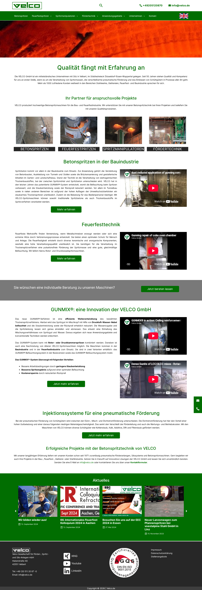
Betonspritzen (21, 16)
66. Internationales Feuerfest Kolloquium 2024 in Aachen (78, 521)
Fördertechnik (88, 16)
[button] (101, 5)
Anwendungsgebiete (112, 16)
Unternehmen (135, 16)
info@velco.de (87, 462)
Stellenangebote (159, 556)
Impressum (156, 549)
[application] (50, 16)
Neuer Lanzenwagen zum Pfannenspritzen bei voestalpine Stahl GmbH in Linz (161, 524)
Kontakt (152, 16)
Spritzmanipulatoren (65, 16)
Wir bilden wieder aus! (32, 519)
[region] (101, 39)
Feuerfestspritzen (40, 16)
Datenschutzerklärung (161, 553)
